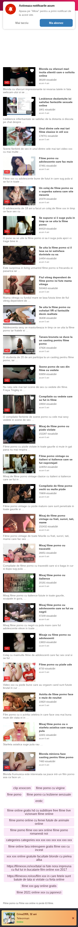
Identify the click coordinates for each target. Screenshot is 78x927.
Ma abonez (56, 22)
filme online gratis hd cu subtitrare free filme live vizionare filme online (39, 812)
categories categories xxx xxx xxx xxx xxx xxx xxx (39, 840)
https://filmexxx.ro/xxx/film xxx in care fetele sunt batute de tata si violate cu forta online (39, 877)
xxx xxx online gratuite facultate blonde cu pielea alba (39, 858)
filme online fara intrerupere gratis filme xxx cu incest (39, 848)
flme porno (14, 794)
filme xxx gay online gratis (39, 886)
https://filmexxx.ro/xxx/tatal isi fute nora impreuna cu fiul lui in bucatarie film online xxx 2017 (39, 868)
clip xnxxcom (22, 788)
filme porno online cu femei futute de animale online (39, 822)
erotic (39, 801)
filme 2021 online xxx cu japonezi (39, 892)
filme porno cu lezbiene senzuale (49, 794)
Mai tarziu (21, 22)
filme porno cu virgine (50, 788)
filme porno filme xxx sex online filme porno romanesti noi (39, 832)
